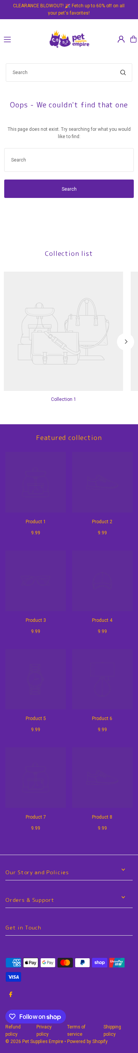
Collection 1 (63, 399)
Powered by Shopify (87, 1041)
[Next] (125, 341)
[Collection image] (63, 331)
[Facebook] (10, 995)
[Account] (121, 39)
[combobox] (69, 72)
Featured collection (69, 437)
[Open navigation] (22, 39)
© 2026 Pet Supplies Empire (34, 1041)
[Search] (123, 72)
